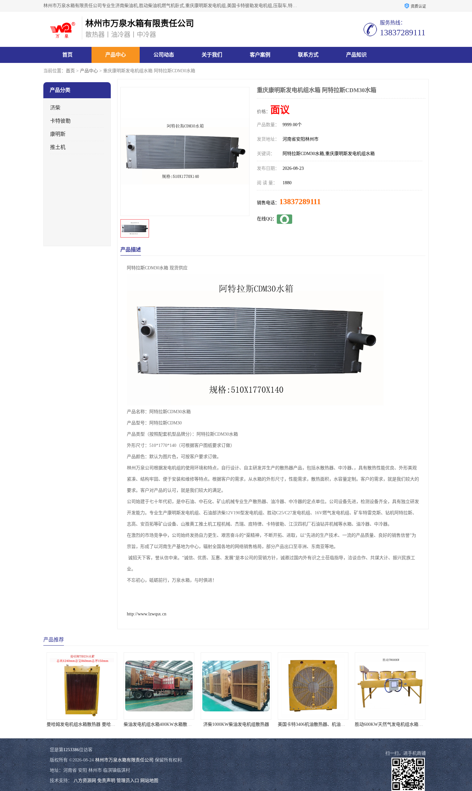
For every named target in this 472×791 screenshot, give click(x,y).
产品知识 (356, 54)
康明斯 (58, 134)
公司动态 (163, 54)
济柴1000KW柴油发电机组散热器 (236, 724)
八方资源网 (85, 780)
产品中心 (115, 54)
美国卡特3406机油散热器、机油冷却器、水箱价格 (327, 724)
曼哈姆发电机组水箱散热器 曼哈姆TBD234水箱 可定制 (101, 724)
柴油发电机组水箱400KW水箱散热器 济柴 (165, 724)
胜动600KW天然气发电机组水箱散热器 (393, 724)
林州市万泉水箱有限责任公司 (124, 760)
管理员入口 (128, 780)
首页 (67, 54)
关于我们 (212, 54)
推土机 (58, 147)
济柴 (55, 107)
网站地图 (149, 780)
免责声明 (106, 780)
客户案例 (260, 54)
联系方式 (308, 54)
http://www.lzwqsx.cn (146, 614)
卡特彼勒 (60, 121)
